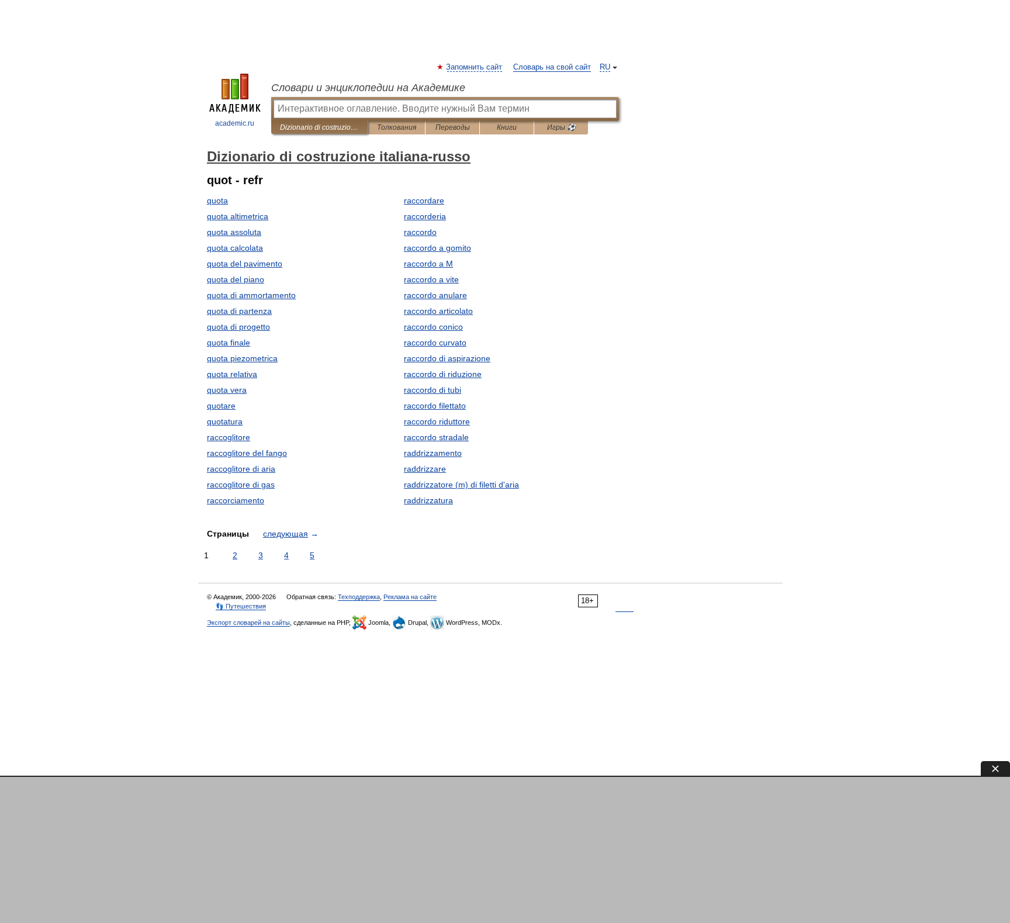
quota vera (227, 390)
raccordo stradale (436, 437)
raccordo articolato (438, 311)
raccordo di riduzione (443, 374)
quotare (221, 405)
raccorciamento (235, 500)
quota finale (228, 342)
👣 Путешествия (241, 606)
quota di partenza (239, 311)
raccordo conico (433, 326)
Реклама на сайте (410, 596)
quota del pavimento (244, 263)
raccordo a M (428, 263)
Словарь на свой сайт (552, 67)
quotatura (225, 421)
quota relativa (232, 374)
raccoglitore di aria (241, 468)
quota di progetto (238, 326)
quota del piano (235, 279)
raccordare (424, 200)
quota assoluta (234, 232)
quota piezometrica (242, 358)
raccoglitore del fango (247, 453)
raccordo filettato (435, 405)
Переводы (452, 127)
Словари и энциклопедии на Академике (368, 88)
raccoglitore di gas (241, 484)
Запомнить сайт (474, 67)
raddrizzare (425, 468)
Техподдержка (359, 596)
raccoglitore (228, 437)
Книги (507, 127)
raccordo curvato (435, 342)
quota (217, 200)
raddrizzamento (433, 453)
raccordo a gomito (437, 248)
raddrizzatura (428, 500)
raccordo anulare (435, 295)
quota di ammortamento (251, 295)
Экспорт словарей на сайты (248, 622)
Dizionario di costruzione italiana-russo (319, 127)
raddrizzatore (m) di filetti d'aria (461, 484)
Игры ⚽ (561, 127)
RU (605, 67)
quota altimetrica (237, 216)
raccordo (420, 232)
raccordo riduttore (437, 421)
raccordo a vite (431, 279)
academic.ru (234, 123)
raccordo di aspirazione (447, 358)
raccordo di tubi (432, 390)
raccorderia (425, 216)
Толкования (396, 127)
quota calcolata (235, 248)
